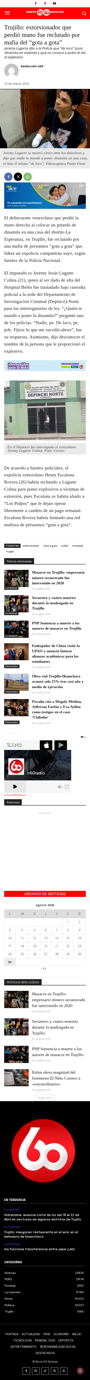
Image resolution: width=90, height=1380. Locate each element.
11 (22, 938)
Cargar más (43, 1097)
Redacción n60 (32, 66)
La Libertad (11, 587)
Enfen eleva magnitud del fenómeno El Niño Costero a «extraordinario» (56, 1078)
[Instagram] (35, 1371)
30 (79, 954)
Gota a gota (50, 545)
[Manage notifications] (80, 1370)
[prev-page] (6, 731)
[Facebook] (35, 3)
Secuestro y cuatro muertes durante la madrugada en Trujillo (54, 603)
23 (79, 946)
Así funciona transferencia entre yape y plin (39, 1249)
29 (67, 954)
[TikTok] (45, 1371)
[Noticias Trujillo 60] (45, 12)
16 (79, 938)
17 (10, 946)
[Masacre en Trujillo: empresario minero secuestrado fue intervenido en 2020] (16, 578)
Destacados (11, 666)
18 (22, 946)
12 (34, 938)
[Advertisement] (45, 841)
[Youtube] (54, 3)
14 (56, 938)
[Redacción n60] (11, 71)
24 (10, 954)
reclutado (77, 545)
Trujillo (10, 551)
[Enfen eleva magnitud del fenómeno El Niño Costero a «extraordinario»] (16, 1077)
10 (10, 938)
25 (22, 954)
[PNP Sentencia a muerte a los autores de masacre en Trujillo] (16, 629)
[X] (45, 3)
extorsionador (31, 545)
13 (45, 938)
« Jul (43, 968)
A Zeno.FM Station (15, 795)
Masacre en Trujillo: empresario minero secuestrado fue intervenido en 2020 (58, 577)
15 (67, 938)
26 (34, 954)
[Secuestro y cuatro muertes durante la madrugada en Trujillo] (16, 603)
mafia (64, 545)
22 (67, 946)
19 (34, 946)
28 (56, 954)
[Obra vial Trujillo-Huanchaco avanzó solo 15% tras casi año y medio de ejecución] (16, 682)
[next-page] (13, 731)
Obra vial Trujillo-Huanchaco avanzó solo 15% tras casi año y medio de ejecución (58, 681)
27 (45, 954)
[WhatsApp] (27, 177)
